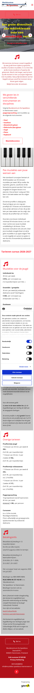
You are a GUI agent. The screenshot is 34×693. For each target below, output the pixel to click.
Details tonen (23, 366)
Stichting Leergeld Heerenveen (14, 614)
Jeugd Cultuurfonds (10, 611)
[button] (17, 14)
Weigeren (17, 383)
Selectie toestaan (17, 377)
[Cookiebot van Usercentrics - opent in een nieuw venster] (24, 309)
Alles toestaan (17, 372)
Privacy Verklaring (17, 660)
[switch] (29, 347)
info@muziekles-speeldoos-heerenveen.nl (17, 666)
